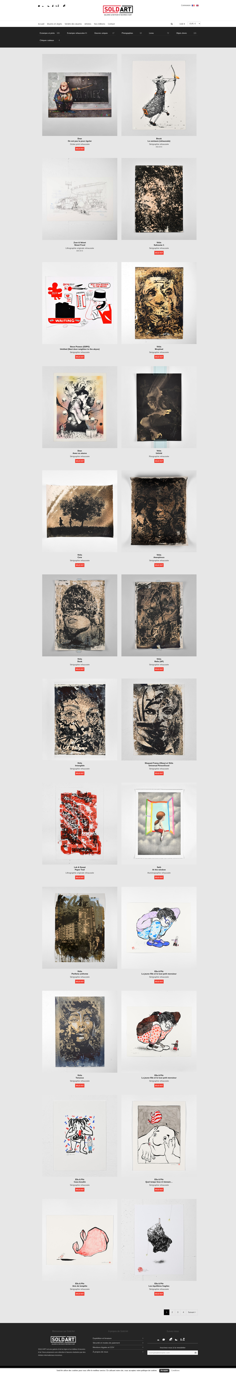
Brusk (159, 138)
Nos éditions (99, 24)
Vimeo (59, 5)
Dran (80, 138)
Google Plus (51, 5)
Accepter (164, 1370)
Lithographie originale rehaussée (80, 248)
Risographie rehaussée (159, 456)
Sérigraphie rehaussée (159, 144)
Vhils (159, 242)
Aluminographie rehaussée (159, 873)
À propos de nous (100, 1352)
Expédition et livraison (102, 1338)
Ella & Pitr (158, 971)
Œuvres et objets (54, 24)
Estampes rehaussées (77, 33)
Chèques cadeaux (50, 40)
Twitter (47, 5)
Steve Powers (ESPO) (80, 347)
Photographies (132, 33)
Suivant (191, 1312)
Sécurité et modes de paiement (106, 1343)
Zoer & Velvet (80, 242)
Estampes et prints (50, 33)
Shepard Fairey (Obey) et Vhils (159, 763)
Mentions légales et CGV (103, 1347)
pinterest (55, 5)
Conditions (175, 1370)
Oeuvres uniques (104, 33)
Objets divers (186, 33)
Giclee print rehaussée (80, 144)
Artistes (88, 24)
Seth (159, 867)
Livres (159, 33)
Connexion (186, 5)
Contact (111, 24)
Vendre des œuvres (73, 24)
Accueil (41, 24)
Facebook (39, 5)
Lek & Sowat (80, 867)
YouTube (63, 5)
